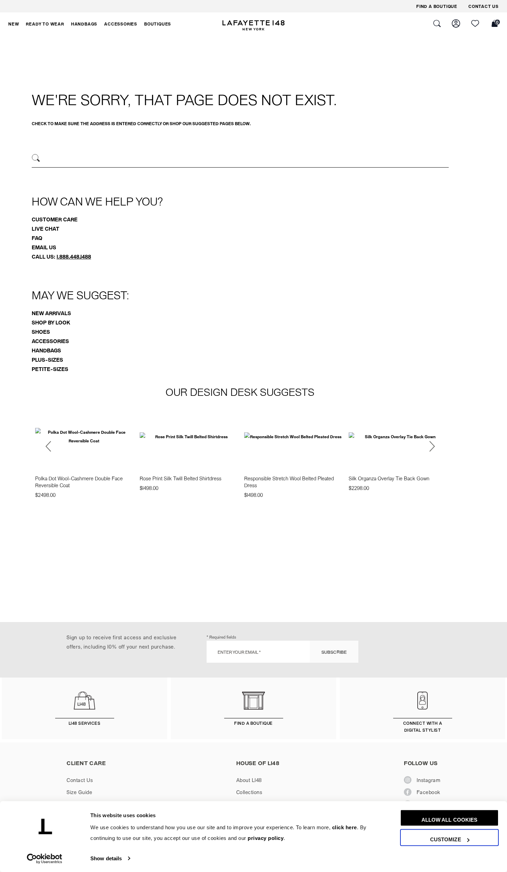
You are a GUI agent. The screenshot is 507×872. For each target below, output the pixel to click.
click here (344, 828)
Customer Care (55, 219)
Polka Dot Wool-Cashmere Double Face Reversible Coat (79, 481)
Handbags (46, 350)
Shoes (41, 332)
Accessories (50, 341)
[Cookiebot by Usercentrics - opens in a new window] (44, 858)
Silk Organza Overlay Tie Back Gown (389, 478)
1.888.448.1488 (74, 256)
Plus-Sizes (47, 360)
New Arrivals (51, 313)
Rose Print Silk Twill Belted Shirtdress (180, 478)
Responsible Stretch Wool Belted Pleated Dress (289, 481)
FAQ (37, 238)
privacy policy (266, 838)
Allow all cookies (449, 820)
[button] (13, 23)
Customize (445, 839)
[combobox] (240, 159)
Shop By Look (51, 322)
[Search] (36, 158)
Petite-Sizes (50, 369)
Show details (106, 858)
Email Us (44, 247)
